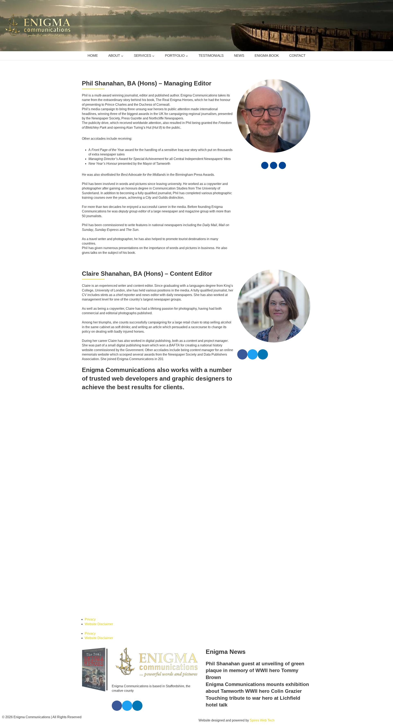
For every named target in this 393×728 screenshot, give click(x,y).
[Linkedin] (282, 165)
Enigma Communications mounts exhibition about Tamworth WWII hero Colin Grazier (258, 685)
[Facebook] (264, 165)
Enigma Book (265, 55)
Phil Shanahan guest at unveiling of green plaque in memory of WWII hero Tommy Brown (263, 671)
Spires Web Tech (259, 720)
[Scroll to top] (383, 716)
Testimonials (211, 55)
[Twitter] (273, 165)
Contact (295, 55)
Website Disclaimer (98, 628)
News (238, 55)
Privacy (90, 624)
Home (95, 55)
